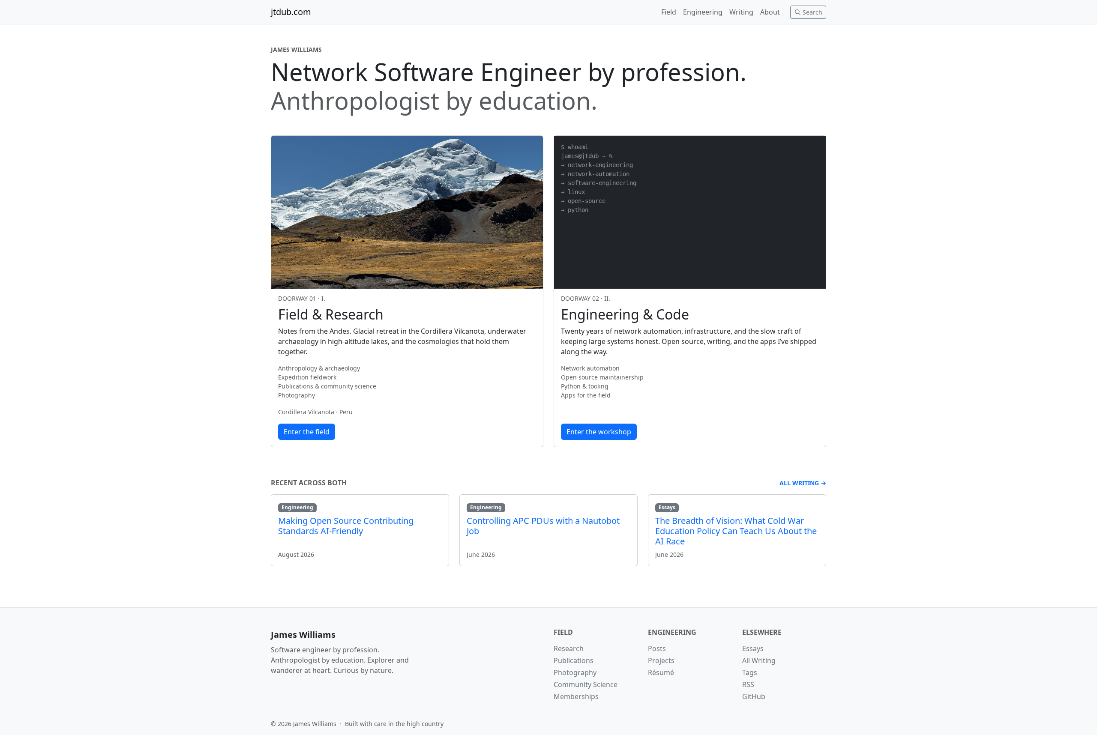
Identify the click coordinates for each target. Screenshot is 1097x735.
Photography (575, 672)
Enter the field (307, 431)
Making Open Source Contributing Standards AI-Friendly (346, 526)
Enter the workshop (598, 431)
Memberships (576, 696)
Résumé (661, 672)
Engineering (702, 12)
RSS (748, 684)
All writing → (802, 483)
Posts (657, 648)
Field (668, 12)
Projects (661, 660)
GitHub (753, 696)
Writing (741, 12)
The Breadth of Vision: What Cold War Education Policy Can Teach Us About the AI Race (736, 531)
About (770, 12)
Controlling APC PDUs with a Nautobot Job (543, 526)
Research (569, 648)
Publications (573, 660)
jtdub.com (291, 12)
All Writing (759, 660)
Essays (753, 648)
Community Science (585, 684)
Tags (749, 672)
